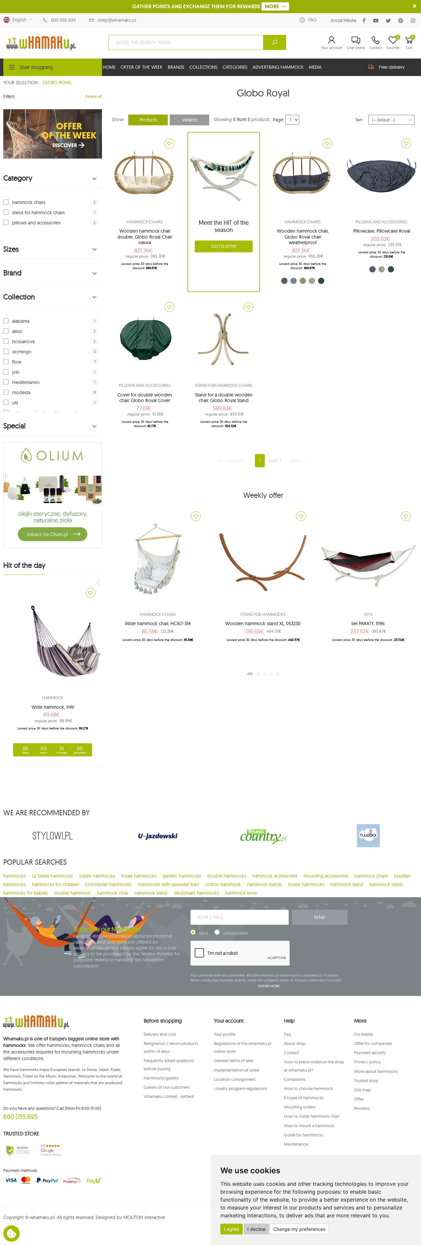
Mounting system (300, 1106)
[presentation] (99, 582)
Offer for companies (373, 1043)
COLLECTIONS (203, 67)
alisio (17, 331)
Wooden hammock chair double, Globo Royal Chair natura (144, 236)
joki (15, 372)
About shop (295, 1043)
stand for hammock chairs (38, 213)
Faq (287, 1034)
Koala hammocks (138, 876)
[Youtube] (377, 20)
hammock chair (112, 893)
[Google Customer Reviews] (52, 1150)
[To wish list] (90, 593)
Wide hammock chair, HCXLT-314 (158, 623)
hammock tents (241, 893)
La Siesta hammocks (52, 876)
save (203, 933)
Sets (368, 614)
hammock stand (347, 884)
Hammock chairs (144, 221)
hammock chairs (28, 202)
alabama (20, 321)
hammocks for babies (25, 893)
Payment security (370, 1052)
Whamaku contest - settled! (169, 1096)
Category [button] (17, 178)
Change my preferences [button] (299, 1229)
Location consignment (235, 1079)
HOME (109, 67)
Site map (362, 1089)
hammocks (14, 876)
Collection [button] (19, 296)
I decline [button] (256, 1229)
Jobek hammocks (97, 876)
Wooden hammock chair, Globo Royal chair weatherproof (303, 236)
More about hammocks (376, 1071)
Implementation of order (237, 1070)
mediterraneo (26, 382)
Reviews (362, 1108)
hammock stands (264, 884)
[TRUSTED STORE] (17, 1150)
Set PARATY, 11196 (368, 623)
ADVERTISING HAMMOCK (278, 67)
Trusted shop (366, 1080)
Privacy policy (367, 1061)
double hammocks (226, 876)
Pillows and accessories (381, 221)
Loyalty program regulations (240, 1088)
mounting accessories (326, 876)
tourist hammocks (306, 884)
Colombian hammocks (108, 884)
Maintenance (296, 1144)
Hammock (52, 697)
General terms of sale (233, 1060)
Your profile (224, 1034)
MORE (273, 6)
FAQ (312, 20)
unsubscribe (235, 933)
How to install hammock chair (311, 1116)
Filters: (9, 96)
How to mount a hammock (309, 1125)
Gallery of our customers (166, 1087)
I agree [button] (231, 1229)
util (15, 403)
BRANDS (176, 67)
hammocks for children (55, 884)
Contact (291, 1052)
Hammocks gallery (161, 1077)
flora (16, 362)
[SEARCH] (274, 42)
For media (363, 1034)
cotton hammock (223, 884)
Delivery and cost (160, 1034)
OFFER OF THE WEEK (141, 67)
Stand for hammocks (262, 614)
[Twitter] (389, 20)
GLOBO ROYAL (57, 83)
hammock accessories (274, 876)
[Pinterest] (402, 20)
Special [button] (14, 425)
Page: (278, 120)
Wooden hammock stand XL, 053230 (263, 623)
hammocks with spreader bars (168, 884)
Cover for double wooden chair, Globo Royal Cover (144, 398)
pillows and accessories (36, 223)
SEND (319, 917)
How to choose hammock (308, 1088)
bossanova (23, 341)
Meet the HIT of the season (224, 226)
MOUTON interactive (144, 1217)
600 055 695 (63, 20)
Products (148, 120)
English (18, 20)
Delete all (93, 96)
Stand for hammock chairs (224, 385)
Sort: (359, 119)
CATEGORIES (235, 67)
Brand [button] (12, 272)
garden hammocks (181, 876)
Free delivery (392, 67)
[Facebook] (365, 20)
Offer (359, 1099)
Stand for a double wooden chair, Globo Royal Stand (224, 398)
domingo (22, 352)
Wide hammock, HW (53, 707)
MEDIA (315, 67)
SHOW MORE (269, 986)
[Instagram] (414, 20)
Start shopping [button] (36, 67)
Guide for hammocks (303, 1134)
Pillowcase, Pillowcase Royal (381, 231)
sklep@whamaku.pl (116, 20)
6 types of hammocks (304, 1097)
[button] (331, 42)
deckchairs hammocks (196, 893)
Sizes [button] (11, 249)
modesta (21, 392)
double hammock (72, 893)
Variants (189, 120)
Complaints (294, 1079)
